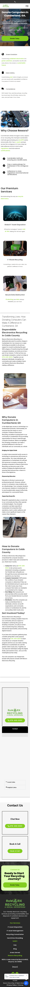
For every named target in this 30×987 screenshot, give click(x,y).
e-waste (18, 142)
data (17, 299)
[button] (15, 1)
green (4, 61)
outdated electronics (17, 58)
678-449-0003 (7, 357)
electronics (14, 28)
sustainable (21, 63)
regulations (5, 148)
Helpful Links (11, 787)
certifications (5, 150)
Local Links (11, 782)
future (4, 65)
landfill (21, 140)
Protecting (9, 299)
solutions (9, 61)
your (11, 77)
